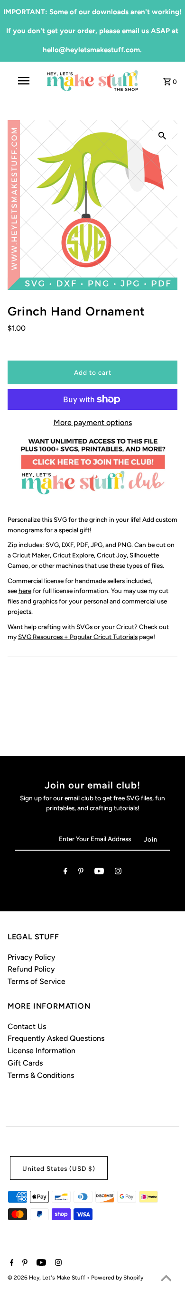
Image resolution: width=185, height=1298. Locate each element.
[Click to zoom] (162, 135)
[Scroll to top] (166, 1279)
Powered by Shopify (117, 1277)
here (24, 590)
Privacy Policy (32, 957)
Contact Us (27, 1026)
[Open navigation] (23, 81)
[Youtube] (99, 873)
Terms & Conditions (41, 1075)
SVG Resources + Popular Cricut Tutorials (78, 636)
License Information (41, 1050)
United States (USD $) (58, 1168)
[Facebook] (65, 873)
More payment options (93, 422)
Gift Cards (25, 1062)
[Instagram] (118, 873)
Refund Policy (31, 969)
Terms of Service (36, 981)
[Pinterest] (80, 873)
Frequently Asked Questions (56, 1038)
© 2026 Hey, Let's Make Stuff (47, 1277)
